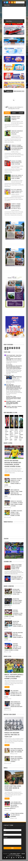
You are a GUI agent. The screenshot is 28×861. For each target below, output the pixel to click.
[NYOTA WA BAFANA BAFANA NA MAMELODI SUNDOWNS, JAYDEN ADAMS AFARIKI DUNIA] (14, 447)
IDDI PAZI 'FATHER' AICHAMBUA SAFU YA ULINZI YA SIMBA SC (17, 578)
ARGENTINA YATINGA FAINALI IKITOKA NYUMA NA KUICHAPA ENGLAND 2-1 (13, 602)
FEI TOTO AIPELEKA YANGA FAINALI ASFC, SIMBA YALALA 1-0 (17, 191)
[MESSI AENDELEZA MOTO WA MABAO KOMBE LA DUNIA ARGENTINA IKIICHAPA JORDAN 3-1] (7, 702)
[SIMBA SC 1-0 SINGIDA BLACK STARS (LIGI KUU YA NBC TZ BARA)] (16, 417)
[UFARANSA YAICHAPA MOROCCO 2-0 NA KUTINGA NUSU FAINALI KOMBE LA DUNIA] (7, 479)
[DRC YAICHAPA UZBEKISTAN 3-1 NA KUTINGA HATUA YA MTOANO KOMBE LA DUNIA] (7, 691)
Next (22, 550)
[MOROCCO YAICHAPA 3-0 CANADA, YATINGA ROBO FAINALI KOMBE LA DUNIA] (7, 501)
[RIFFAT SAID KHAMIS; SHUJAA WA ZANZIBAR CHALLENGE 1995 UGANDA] (7, 757)
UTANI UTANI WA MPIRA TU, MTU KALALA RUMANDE (17, 815)
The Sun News (9, 364)
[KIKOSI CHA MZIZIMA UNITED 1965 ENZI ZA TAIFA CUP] (14, 718)
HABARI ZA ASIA (7, 656)
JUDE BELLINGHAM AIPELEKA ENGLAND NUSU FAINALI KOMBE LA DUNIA (14, 636)
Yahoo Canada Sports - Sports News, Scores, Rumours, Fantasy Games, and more (14, 356)
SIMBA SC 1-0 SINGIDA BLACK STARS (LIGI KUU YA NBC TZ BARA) (16, 438)
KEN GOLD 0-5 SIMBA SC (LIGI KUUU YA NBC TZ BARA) (6, 437)
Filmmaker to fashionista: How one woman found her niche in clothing (13, 398)
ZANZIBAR (6, 538)
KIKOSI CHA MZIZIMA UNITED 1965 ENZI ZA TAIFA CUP (11, 735)
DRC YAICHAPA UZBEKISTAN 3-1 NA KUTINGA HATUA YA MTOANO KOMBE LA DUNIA (13, 694)
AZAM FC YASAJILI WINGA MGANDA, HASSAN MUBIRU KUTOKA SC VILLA (16, 206)
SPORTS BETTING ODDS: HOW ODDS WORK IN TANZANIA (12, 788)
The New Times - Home (11, 396)
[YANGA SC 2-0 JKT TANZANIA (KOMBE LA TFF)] (21, 417)
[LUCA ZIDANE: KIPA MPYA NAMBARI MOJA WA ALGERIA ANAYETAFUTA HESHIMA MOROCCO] (7, 802)
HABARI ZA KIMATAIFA (9, 586)
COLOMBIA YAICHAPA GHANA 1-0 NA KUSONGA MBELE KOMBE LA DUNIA (16, 513)
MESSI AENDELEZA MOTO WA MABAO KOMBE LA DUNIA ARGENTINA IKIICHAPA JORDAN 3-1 (13, 705)
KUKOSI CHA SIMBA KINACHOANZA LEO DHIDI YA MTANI (16, 162)
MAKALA (5, 768)
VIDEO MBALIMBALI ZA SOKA (10, 412)
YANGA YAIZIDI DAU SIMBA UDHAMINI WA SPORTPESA (12, 403)
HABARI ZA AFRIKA (8, 443)
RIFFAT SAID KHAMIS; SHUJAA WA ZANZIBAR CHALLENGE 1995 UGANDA (16, 759)
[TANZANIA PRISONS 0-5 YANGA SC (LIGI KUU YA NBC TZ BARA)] (11, 417)
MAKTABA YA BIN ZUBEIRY (10, 714)
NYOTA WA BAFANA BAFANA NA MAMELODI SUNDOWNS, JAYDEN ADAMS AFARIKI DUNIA (12, 463)
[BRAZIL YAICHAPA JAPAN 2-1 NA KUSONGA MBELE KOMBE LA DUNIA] (14, 660)
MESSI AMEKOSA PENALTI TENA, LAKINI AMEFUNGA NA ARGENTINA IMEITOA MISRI (13, 493)
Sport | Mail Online (10, 384)
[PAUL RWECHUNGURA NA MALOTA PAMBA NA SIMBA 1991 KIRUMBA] (7, 749)
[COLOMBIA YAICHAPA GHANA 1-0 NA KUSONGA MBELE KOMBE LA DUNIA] (7, 511)
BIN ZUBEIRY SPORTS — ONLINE (13, 401)
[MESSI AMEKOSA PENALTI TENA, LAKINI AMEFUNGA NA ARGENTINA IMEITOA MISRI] (7, 490)
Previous (6, 550)
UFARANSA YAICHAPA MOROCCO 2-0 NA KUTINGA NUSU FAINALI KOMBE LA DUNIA (13, 482)
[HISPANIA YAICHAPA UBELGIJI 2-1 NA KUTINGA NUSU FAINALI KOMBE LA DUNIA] (8, 644)
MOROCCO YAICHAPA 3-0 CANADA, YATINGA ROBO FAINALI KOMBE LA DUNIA (17, 503)
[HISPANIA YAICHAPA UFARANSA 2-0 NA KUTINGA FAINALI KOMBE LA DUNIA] (8, 610)
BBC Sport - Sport (10, 375)
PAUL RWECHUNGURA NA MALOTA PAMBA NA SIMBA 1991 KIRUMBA (17, 750)
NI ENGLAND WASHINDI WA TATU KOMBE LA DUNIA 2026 (17, 592)
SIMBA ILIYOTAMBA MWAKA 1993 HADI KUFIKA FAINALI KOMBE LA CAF (16, 566)
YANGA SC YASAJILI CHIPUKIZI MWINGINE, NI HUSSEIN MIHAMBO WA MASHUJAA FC (17, 147)
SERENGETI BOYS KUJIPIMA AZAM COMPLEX (15, 118)
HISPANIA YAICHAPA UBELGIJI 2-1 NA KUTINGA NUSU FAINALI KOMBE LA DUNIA (13, 647)
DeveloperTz (18, 855)
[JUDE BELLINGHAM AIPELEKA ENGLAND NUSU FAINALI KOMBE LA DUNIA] (8, 633)
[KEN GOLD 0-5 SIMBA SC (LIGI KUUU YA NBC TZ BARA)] (7, 417)
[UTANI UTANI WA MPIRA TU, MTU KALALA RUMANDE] (7, 814)
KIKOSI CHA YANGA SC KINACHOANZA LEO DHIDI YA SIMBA (17, 177)
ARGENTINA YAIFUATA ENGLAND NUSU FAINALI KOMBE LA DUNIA (14, 624)
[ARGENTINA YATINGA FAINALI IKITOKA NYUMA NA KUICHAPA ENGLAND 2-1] (8, 599)
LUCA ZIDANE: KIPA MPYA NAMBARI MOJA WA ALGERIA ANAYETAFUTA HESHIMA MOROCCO (13, 805)
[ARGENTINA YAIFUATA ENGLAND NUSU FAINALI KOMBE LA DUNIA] (8, 622)
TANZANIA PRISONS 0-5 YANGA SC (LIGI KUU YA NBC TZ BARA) (12, 438)
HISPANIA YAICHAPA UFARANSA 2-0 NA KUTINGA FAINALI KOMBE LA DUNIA (13, 613)
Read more (7, 475)
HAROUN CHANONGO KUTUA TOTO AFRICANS (17, 132)
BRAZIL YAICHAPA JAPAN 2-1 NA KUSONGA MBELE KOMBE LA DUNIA (14, 677)
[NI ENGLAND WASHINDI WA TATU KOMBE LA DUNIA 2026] (8, 590)
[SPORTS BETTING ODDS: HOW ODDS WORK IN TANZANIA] (14, 772)
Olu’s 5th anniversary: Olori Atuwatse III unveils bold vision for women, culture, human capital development (14, 367)
